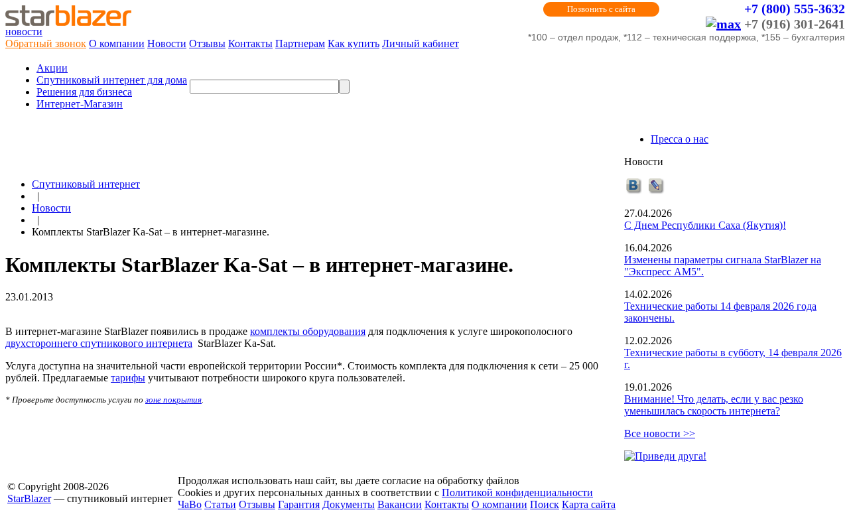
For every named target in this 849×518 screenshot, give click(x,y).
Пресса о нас (679, 139)
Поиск (544, 504)
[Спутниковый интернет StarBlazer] (68, 22)
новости (23, 31)
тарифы (128, 377)
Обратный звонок (45, 43)
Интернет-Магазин (79, 103)
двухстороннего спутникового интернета (98, 343)
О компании (117, 43)
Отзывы (207, 43)
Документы (348, 504)
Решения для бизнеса (84, 91)
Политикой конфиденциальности (517, 492)
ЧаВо (190, 504)
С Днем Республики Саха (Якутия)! (705, 225)
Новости (166, 43)
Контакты (250, 43)
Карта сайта (589, 504)
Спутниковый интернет (86, 184)
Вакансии (399, 504)
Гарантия (299, 504)
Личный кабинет (420, 43)
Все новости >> (659, 433)
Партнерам (300, 43)
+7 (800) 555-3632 (794, 8)
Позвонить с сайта (601, 9)
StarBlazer (29, 498)
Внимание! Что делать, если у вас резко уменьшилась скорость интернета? (713, 405)
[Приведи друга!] (665, 456)
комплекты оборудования (307, 331)
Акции (52, 68)
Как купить (353, 43)
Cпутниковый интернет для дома (111, 80)
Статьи (220, 504)
